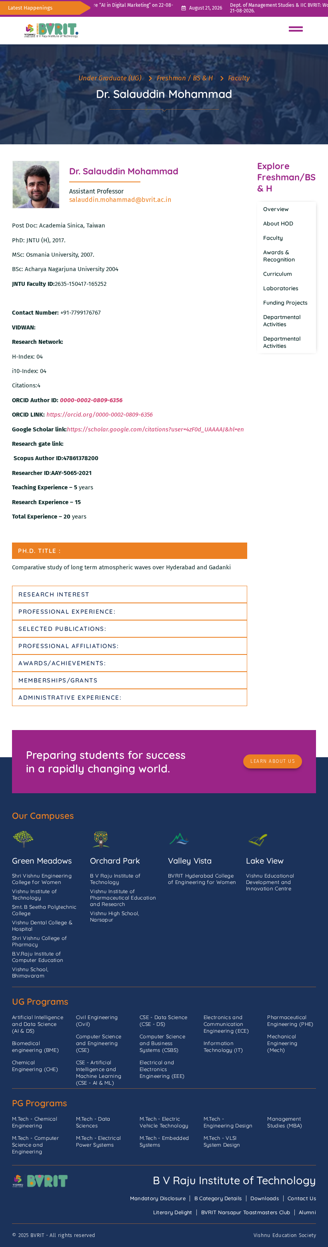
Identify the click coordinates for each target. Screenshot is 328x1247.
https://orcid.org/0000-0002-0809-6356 (99, 414)
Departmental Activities (282, 320)
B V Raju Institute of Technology (234, 1180)
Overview (276, 209)
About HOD (278, 223)
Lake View (265, 861)
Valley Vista (190, 861)
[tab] (129, 551)
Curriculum (277, 273)
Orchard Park (115, 861)
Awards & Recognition (279, 256)
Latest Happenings (30, 8)
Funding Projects (285, 302)
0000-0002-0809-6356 (91, 400)
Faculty (273, 237)
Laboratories (280, 288)
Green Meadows (42, 861)
